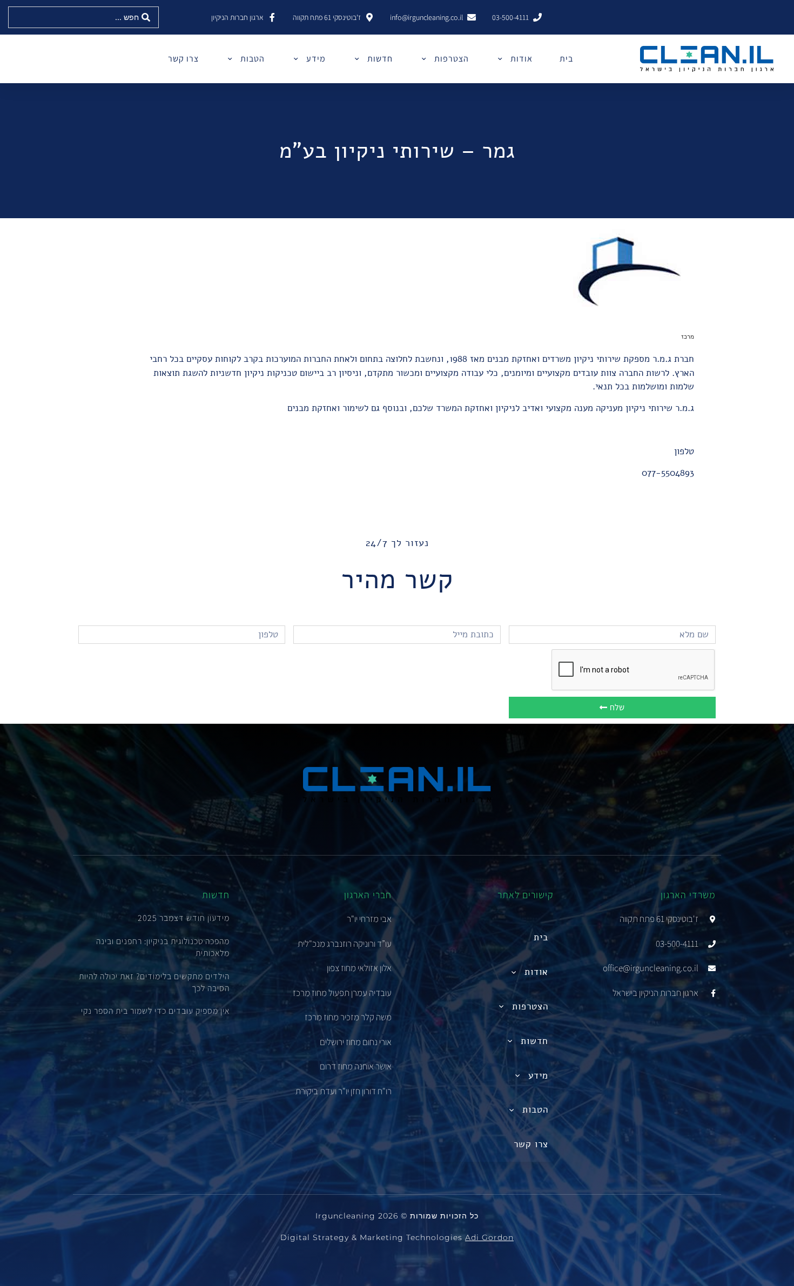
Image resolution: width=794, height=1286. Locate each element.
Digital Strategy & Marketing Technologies (397, 1237)
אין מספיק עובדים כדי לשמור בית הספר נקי (155, 1010)
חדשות (380, 58)
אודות (521, 58)
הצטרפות (451, 58)
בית (566, 58)
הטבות (252, 58)
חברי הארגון (368, 894)
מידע (316, 58)
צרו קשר (183, 58)
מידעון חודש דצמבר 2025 (184, 918)
